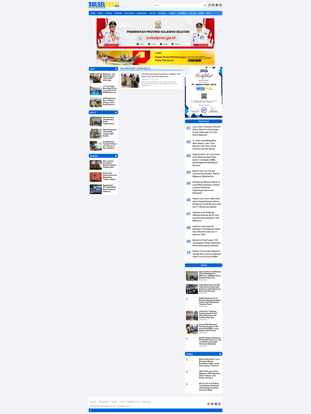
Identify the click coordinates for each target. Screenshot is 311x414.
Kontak (122, 402)
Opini (208, 13)
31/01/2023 (154, 79)
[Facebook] (209, 5)
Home (93, 13)
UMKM (201, 13)
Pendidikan (145, 79)
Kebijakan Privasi (133, 402)
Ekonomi (118, 13)
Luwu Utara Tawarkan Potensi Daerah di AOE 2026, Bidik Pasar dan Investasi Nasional (208, 314)
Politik (193, 13)
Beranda (93, 402)
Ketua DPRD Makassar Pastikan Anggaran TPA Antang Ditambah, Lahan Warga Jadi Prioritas (209, 328)
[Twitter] (213, 5)
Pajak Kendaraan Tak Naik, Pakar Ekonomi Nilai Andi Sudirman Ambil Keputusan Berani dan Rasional (210, 288)
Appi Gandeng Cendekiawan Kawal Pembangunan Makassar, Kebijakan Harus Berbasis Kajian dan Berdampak (210, 275)
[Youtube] (216, 5)
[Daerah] (220, 354)
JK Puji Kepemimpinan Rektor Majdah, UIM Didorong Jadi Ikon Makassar (160, 75)
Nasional (162, 13)
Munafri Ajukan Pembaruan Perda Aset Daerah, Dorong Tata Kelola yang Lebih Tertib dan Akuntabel (210, 341)
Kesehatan (142, 13)
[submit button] (205, 5)
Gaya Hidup (129, 13)
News (100, 13)
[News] (116, 69)
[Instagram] (220, 5)
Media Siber (146, 402)
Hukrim (172, 13)
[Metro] (116, 112)
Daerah (108, 13)
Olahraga (182, 13)
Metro (152, 13)
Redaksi (114, 402)
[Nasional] (116, 156)
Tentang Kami (104, 402)
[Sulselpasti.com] (104, 8)
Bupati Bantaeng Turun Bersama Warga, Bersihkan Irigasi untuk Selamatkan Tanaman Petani (210, 301)
